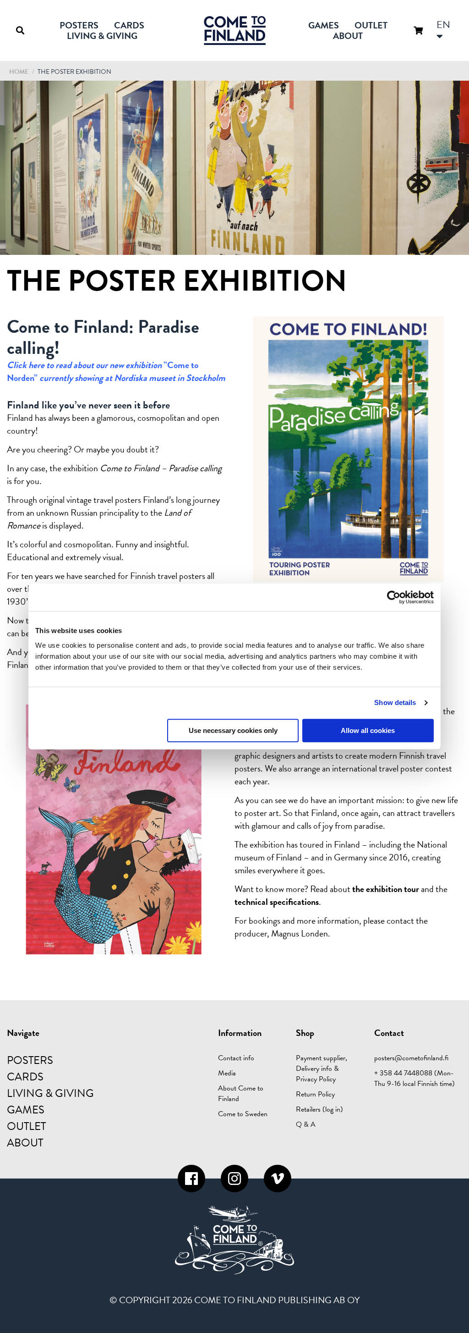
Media (227, 1073)
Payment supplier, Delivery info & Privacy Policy (321, 1068)
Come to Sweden (242, 1113)
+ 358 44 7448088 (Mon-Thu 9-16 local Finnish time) (414, 1078)
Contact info (236, 1057)
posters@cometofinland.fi (411, 1057)
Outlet (370, 25)
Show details (395, 702)
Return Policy (315, 1094)
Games (323, 25)
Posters (79, 25)
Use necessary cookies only (233, 730)
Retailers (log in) (319, 1109)
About (348, 36)
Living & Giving (102, 36)
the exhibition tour (385, 889)
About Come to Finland (240, 1093)
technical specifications (276, 902)
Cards (129, 25)
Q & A (306, 1124)
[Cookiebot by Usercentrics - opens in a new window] (394, 597)
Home (18, 72)
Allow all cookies (368, 730)
